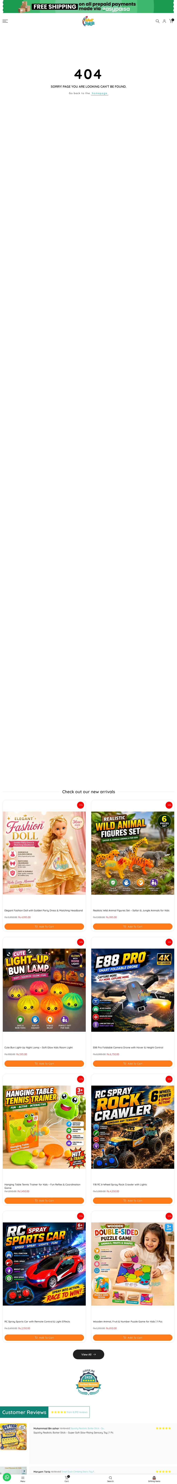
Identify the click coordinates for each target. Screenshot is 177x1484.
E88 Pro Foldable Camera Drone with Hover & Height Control (128, 1047)
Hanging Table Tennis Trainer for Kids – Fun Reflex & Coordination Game (42, 1186)
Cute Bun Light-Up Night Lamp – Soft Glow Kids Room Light (38, 1047)
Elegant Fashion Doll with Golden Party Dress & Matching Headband (43, 910)
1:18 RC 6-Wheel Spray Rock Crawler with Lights (120, 1184)
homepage (99, 93)
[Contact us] (7, 1477)
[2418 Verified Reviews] (88, 1395)
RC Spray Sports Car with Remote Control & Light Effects (37, 1321)
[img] (58, 1412)
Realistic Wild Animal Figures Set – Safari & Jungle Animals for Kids (131, 910)
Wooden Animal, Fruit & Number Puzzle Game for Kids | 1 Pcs (127, 1321)
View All (86, 1354)
